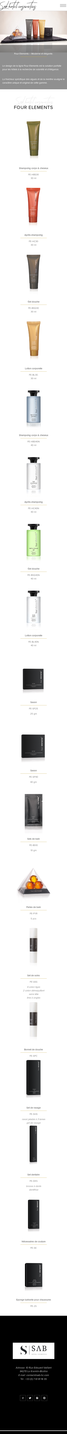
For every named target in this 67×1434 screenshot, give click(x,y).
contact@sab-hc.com (37, 1375)
